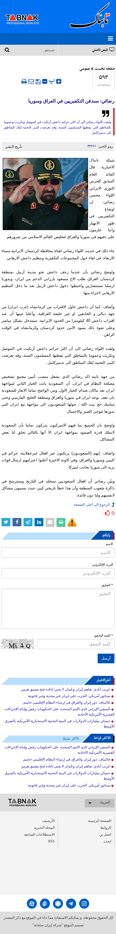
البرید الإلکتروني (102, 564)
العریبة (105, 802)
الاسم (109, 544)
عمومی (84, 69)
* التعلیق (107, 585)
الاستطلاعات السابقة (39, 834)
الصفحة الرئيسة (99, 821)
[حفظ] (38, 81)
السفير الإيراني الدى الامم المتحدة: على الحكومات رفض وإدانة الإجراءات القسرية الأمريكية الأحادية (59, 711)
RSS (51, 841)
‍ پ (52, 81)
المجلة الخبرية (44, 828)
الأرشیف (48, 821)
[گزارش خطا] (72, 522)
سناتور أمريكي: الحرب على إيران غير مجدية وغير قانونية (69, 696)
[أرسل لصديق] (31, 81)
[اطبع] (24, 81)
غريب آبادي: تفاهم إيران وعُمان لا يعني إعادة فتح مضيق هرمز (65, 689)
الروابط (105, 828)
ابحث (107, 841)
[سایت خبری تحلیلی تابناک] (26, 12)
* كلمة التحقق (103, 635)
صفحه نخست (105, 69)
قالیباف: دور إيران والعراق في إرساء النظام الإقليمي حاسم (66, 702)
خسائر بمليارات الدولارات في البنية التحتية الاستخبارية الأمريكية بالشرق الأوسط (60, 723)
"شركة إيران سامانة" (47, 925)
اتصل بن (105, 834)
